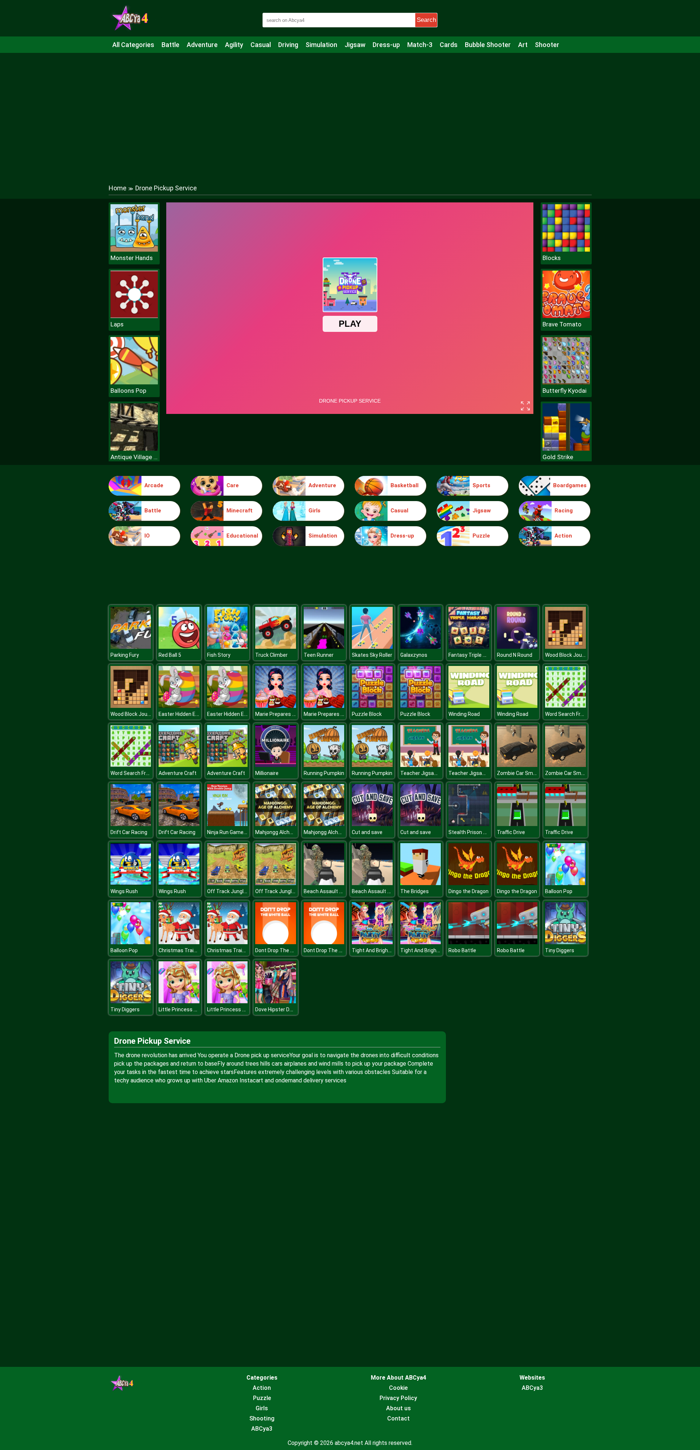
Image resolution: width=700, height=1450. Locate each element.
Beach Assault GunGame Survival (342, 891)
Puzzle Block (367, 714)
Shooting (262, 1418)
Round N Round (514, 655)
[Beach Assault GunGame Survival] (324, 883)
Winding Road (464, 714)
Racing (564, 510)
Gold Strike (557, 457)
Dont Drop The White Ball (284, 950)
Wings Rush (124, 891)
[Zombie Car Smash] (517, 764)
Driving (288, 45)
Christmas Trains (179, 950)
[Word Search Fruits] (565, 705)
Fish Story (218, 655)
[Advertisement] (350, 111)
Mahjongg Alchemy (277, 832)
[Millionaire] (275, 764)
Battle (170, 45)
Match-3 (419, 45)
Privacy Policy (398, 1398)
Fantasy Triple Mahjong (475, 655)
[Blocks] (566, 249)
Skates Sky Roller (372, 655)
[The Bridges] (420, 883)
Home (118, 188)
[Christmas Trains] (179, 942)
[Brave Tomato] (566, 316)
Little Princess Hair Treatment (194, 1009)
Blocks (551, 257)
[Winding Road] (468, 705)
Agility (234, 45)
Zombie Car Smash (519, 773)
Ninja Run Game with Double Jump (247, 832)
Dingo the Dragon (468, 891)
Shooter (547, 45)
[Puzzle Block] (372, 705)
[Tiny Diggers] (565, 942)
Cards (449, 45)
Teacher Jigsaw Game (426, 773)
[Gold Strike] (566, 448)
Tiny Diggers (559, 950)
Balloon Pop (558, 891)
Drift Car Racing (128, 832)
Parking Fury (124, 655)
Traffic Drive (511, 832)
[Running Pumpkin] (324, 764)
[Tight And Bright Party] (372, 942)
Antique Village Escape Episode (134, 457)
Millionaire (267, 773)
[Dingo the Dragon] (468, 883)
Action (563, 535)
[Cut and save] (372, 824)
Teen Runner (319, 655)
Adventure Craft (178, 773)
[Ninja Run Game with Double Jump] (227, 824)
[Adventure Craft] (179, 764)
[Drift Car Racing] (130, 824)
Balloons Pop (128, 390)
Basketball (404, 485)
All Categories (133, 45)
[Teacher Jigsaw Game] (420, 764)
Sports (481, 485)
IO (147, 535)
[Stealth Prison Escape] (468, 824)
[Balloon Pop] (565, 883)
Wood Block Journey (568, 655)
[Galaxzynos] (420, 646)
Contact (398, 1418)
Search (426, 19)
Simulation (321, 45)
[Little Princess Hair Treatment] (179, 1001)
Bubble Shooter (488, 45)
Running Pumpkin (324, 773)
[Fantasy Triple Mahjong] (468, 646)
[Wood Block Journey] (565, 646)
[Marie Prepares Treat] (275, 705)
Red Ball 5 (170, 655)
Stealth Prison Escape (474, 832)
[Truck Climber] (275, 646)
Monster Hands (131, 257)
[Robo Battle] (468, 942)
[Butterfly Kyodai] (566, 382)
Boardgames (570, 485)
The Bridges (414, 891)
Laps (117, 324)
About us (398, 1408)
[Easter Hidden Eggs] (179, 705)
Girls (314, 510)
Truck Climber (271, 655)
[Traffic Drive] (517, 824)
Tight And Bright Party (378, 950)
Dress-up (386, 45)
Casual (260, 45)
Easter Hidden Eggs (181, 714)
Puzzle (481, 535)
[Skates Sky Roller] (372, 646)
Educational (242, 535)
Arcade (153, 485)
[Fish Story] (227, 646)
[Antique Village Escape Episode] (134, 448)
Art (523, 45)
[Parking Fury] (130, 646)
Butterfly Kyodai (564, 390)
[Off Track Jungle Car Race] (227, 883)
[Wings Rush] (130, 883)
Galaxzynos (413, 655)
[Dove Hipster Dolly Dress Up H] (275, 1001)
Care (232, 485)
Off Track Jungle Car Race (238, 891)
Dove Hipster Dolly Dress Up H (289, 1009)
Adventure (202, 45)
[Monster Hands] (134, 249)
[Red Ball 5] (179, 646)
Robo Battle (462, 950)
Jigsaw (355, 45)
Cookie (398, 1387)
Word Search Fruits (567, 714)
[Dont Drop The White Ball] (275, 942)
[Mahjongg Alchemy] (275, 824)
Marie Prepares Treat (280, 714)
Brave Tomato (562, 324)
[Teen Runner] (324, 646)
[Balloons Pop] (134, 382)
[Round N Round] (517, 646)
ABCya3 (261, 1428)
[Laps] (134, 316)
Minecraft (239, 510)
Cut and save (367, 832)
